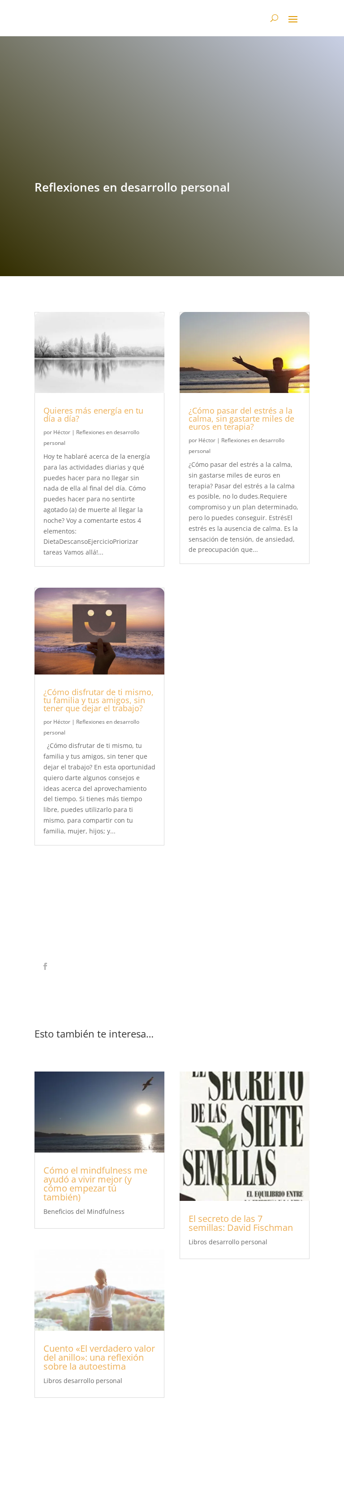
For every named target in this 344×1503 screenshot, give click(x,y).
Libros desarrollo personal (82, 1380)
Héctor (61, 432)
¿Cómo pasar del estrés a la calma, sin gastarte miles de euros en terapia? (241, 418)
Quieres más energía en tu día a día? (93, 414)
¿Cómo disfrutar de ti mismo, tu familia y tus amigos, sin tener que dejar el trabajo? (98, 700)
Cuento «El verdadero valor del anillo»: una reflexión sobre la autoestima (99, 1357)
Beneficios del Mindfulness (84, 1211)
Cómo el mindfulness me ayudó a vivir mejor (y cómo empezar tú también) (95, 1183)
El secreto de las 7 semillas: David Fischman (241, 1223)
